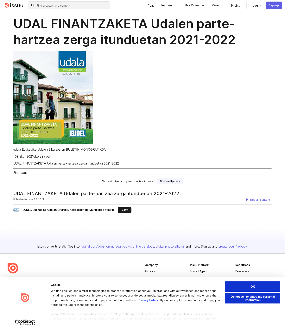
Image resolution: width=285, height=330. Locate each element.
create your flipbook (232, 246)
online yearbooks (118, 246)
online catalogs (143, 246)
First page (20, 173)
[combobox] (72, 5)
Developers (242, 271)
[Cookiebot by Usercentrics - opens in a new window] (25, 322)
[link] (151, 5)
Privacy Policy (148, 300)
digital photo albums (170, 246)
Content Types (198, 271)
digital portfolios (92, 246)
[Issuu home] (14, 5)
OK (252, 286)
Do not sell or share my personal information (253, 298)
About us (150, 271)
